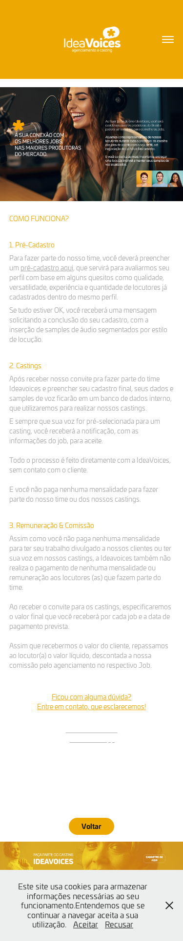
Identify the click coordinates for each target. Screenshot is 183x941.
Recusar (119, 924)
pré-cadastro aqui (46, 267)
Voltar (91, 826)
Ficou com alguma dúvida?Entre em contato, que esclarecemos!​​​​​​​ (91, 701)
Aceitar (85, 924)
